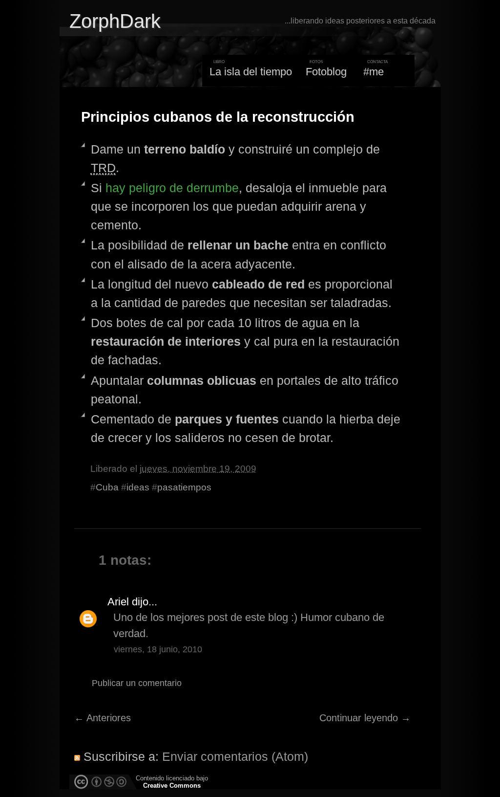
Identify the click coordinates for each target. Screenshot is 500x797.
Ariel (118, 602)
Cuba (107, 487)
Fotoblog (326, 72)
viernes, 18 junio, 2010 (158, 649)
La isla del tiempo (250, 72)
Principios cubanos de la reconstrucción (217, 117)
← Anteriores (102, 717)
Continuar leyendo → (365, 717)
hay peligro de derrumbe (172, 188)
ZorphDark (115, 21)
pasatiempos (184, 487)
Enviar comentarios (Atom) (235, 756)
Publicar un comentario (137, 683)
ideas (137, 487)
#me (373, 72)
